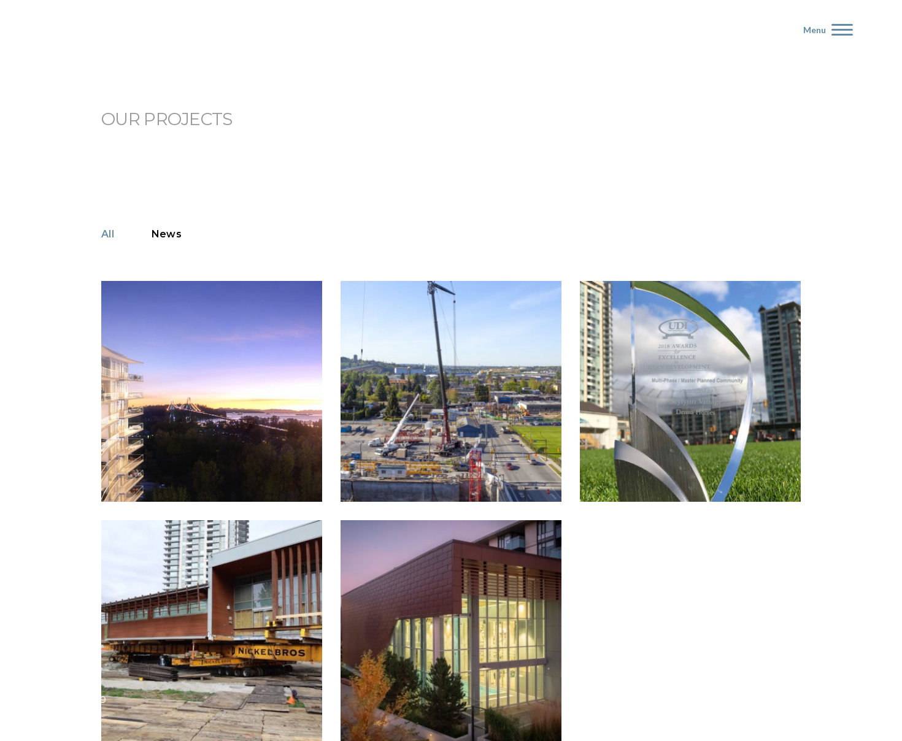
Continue (147, 471)
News (167, 234)
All (107, 234)
